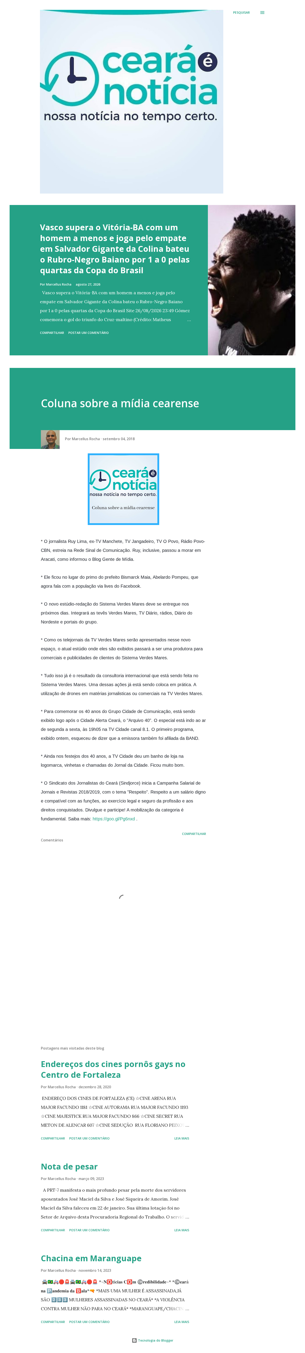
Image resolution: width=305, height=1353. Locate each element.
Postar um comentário (88, 333)
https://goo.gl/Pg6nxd (114, 818)
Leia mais (181, 1138)
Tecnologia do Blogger (155, 1340)
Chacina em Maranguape (91, 1258)
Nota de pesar (69, 1166)
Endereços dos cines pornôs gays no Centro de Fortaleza (113, 1069)
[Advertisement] (116, 990)
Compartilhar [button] (52, 333)
